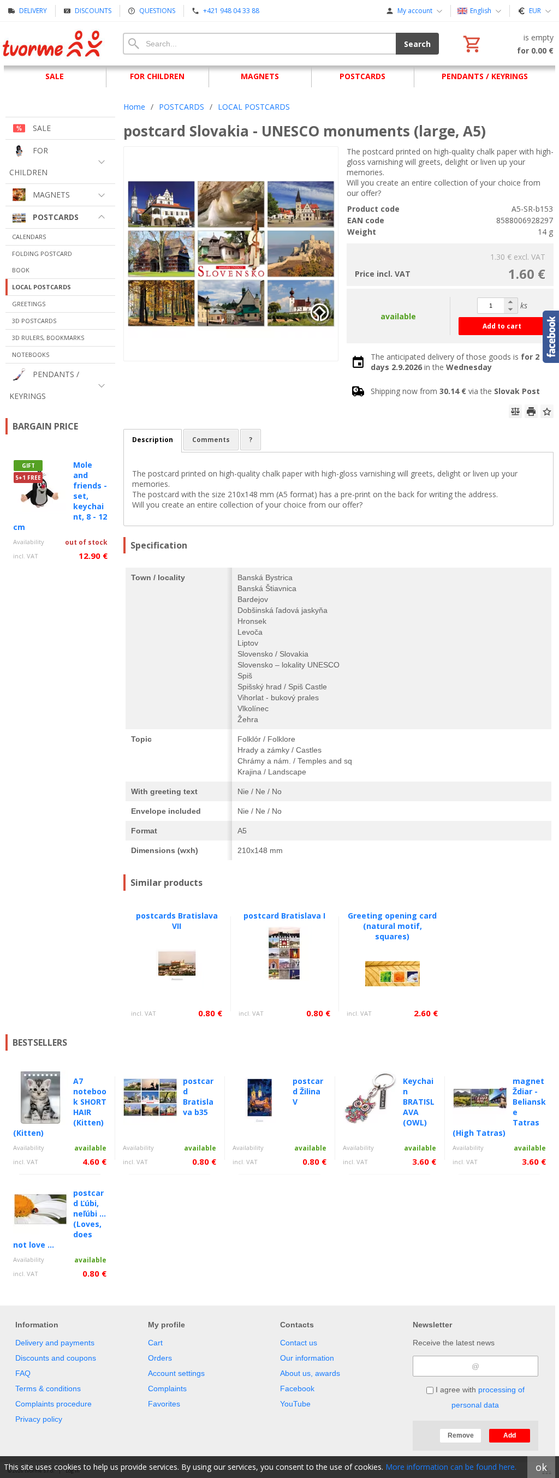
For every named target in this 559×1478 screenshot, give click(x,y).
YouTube (295, 1403)
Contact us (298, 1342)
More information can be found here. (450, 1467)
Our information (307, 1358)
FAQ (23, 1373)
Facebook (297, 1388)
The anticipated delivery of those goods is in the (455, 361)
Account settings (176, 1373)
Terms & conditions (48, 1388)
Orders (160, 1358)
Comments (211, 439)
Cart (155, 1342)
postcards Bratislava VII (177, 920)
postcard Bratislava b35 (198, 1096)
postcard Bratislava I (284, 915)
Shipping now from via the (455, 391)
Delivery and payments (54, 1342)
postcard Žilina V (308, 1091)
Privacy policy (38, 1419)
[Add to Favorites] (547, 411)
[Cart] (507, 43)
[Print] (531, 411)
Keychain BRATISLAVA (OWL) (419, 1102)
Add (509, 1435)
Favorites (164, 1403)
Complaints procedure (53, 1403)
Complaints (167, 1388)
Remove (461, 1435)
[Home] (53, 43)
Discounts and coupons (55, 1358)
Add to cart (502, 326)
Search (417, 44)
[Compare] (515, 411)
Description (152, 439)
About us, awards (310, 1373)
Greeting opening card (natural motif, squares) (392, 925)
